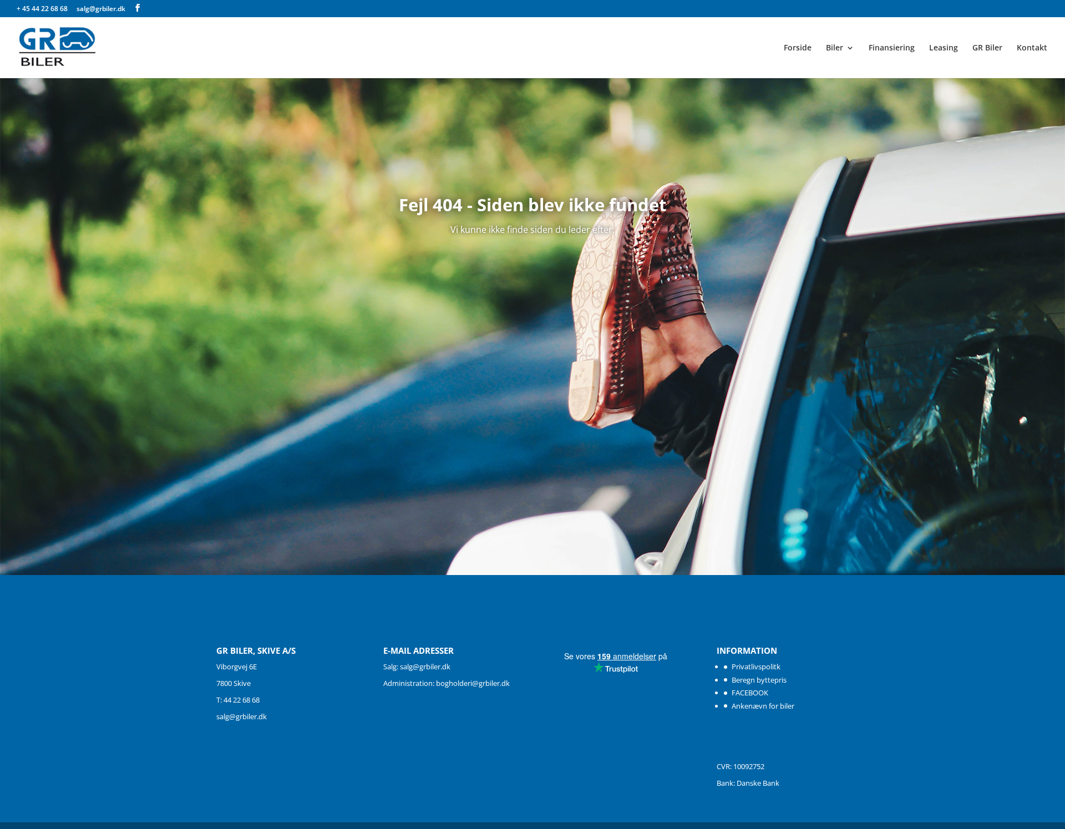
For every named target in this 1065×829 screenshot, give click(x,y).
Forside (798, 48)
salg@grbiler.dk (241, 716)
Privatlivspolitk (756, 667)
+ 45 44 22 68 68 (43, 8)
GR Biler (987, 48)
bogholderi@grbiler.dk (473, 683)
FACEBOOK (750, 693)
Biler (834, 48)
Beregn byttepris (759, 680)
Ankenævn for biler (763, 706)
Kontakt (1032, 48)
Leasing (943, 48)
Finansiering (892, 48)
